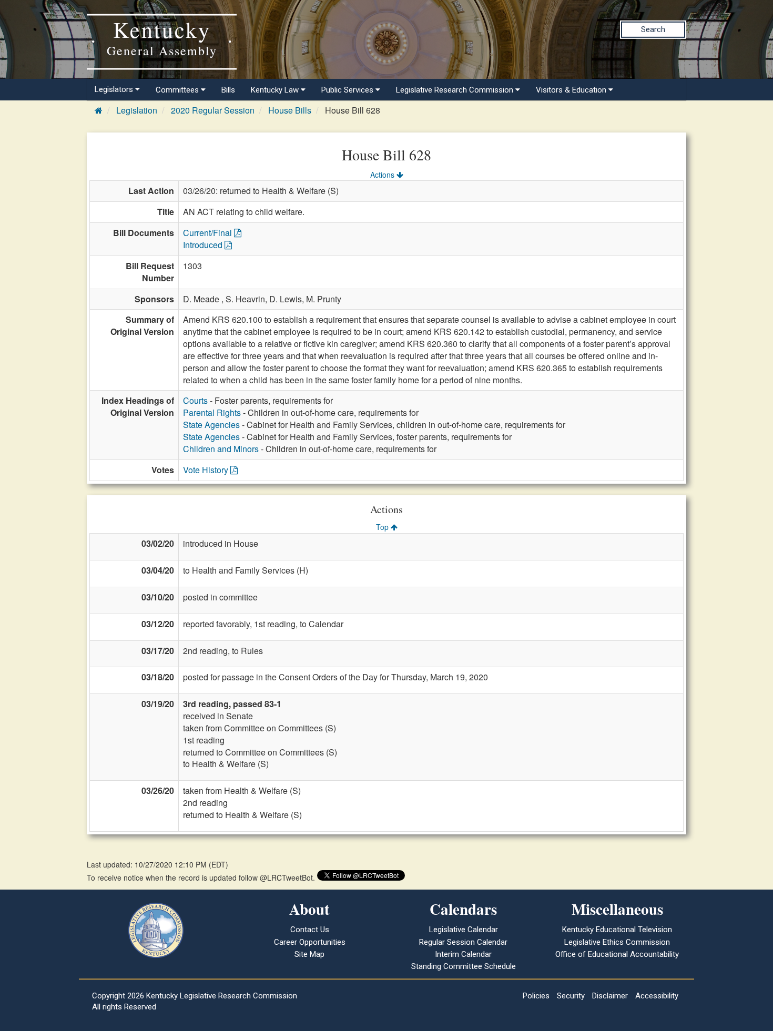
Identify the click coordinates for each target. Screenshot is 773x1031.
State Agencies (211, 424)
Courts (195, 400)
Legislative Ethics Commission (617, 942)
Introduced (204, 245)
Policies (536, 996)
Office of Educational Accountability (617, 954)
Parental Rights (212, 412)
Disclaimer (610, 996)
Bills (228, 90)
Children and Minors (221, 449)
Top (383, 527)
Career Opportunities (309, 942)
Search (653, 29)
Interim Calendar (463, 954)
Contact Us (309, 929)
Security (571, 996)
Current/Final (208, 233)
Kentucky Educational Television (617, 929)
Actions (383, 174)
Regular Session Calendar (463, 942)
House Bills (289, 110)
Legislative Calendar (463, 929)
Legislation (136, 110)
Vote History (206, 470)
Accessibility (656, 996)
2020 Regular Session (213, 110)
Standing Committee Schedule (463, 966)
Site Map (309, 954)
